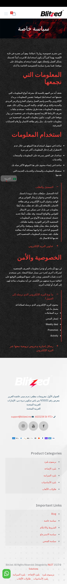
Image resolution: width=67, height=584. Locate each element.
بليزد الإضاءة (50, 468)
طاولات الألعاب (49, 489)
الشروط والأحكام (48, 527)
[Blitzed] (52, 14)
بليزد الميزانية (50, 475)
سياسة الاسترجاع (48, 534)
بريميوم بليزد (50, 461)
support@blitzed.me (21, 416)
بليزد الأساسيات (48, 482)
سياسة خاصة (50, 520)
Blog (53, 513)
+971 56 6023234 (44, 416)
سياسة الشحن (49, 541)
